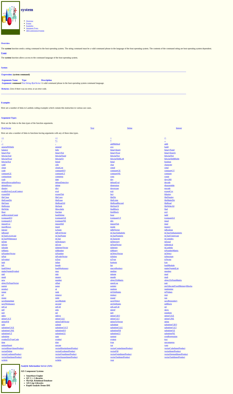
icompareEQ (6, 218)
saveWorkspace (8, 304)
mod (166, 274)
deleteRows (6, 185)
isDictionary (60, 242)
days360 (168, 179)
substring (5, 336)
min (57, 274)
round (112, 298)
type (112, 342)
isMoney (114, 250)
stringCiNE (169, 319)
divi (57, 188)
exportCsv (168, 191)
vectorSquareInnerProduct (66, 357)
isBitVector (115, 230)
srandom (168, 313)
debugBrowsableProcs (11, 182)
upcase (58, 345)
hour (112, 215)
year (112, 360)
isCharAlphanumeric (173, 233)
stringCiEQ (115, 316)
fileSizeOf (114, 206)
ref (2, 295)
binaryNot (59, 153)
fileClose (5, 197)
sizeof (112, 310)
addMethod (115, 144)
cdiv (57, 165)
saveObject (115, 301)
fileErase (59, 200)
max (57, 271)
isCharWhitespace (9, 239)
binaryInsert (115, 150)
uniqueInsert (6, 345)
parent (4, 286)
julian (57, 262)
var (111, 345)
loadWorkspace (61, 268)
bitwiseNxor (6, 159)
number (58, 280)
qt (56, 289)
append (58, 147)
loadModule (169, 265)
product (4, 289)
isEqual (167, 242)
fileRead (168, 203)
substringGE (169, 330)
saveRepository (170, 301)
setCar (4, 307)
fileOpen (5, 203)
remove (58, 295)
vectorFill (114, 351)
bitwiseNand (60, 156)
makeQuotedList (171, 268)
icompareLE (169, 218)
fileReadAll (60, 203)
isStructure (168, 256)
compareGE (115, 170)
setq (57, 310)
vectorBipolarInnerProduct (66, 348)
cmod (112, 168)
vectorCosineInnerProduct (121, 348)
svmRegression (170, 336)
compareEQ (60, 170)
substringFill (115, 330)
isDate (4, 242)
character (168, 165)
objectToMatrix (116, 280)
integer (4, 230)
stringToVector (116, 322)
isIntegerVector (61, 247)
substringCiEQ (170, 324)
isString (113, 256)
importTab (114, 224)
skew (166, 310)
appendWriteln (7, 147)
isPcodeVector (61, 256)
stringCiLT (115, 319)
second (58, 304)
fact (111, 194)
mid (3, 274)
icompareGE (60, 218)
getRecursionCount (9, 215)
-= (2, 144)
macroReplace (116, 268)
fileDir (113, 197)
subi (3, 324)
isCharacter (115, 239)
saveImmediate (7, 301)
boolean (167, 162)
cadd (3, 165)
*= (56, 141)
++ (2, 138)
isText (57, 259)
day (111, 179)
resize (3, 298)
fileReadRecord (117, 203)
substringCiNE (7, 330)
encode (167, 188)
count (166, 176)
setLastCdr (114, 307)
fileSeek (58, 206)
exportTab (59, 194)
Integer (179, 128)
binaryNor (5, 153)
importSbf (59, 224)
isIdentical (168, 245)
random (113, 289)
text (165, 339)
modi (3, 277)
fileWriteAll (169, 206)
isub (3, 262)
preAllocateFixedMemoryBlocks (178, 286)
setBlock (168, 304)
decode (167, 182)
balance (4, 150)
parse (57, 286)
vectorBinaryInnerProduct (12, 348)
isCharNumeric (116, 236)
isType (113, 259)
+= (56, 138)
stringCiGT (6, 319)
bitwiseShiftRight (171, 159)
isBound (5, 233)
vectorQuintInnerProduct (120, 354)
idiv (112, 221)
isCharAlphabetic (117, 233)
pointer (113, 286)
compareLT (60, 173)
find (166, 209)
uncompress (169, 342)
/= (165, 138)
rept (166, 295)
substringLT (115, 333)
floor (3, 212)
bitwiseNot (169, 156)
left (2, 265)
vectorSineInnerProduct (11, 357)
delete (57, 185)
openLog (114, 283)
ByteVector (6, 128)
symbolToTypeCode (10, 339)
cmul (166, 168)
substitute (114, 324)
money (58, 277)
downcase (114, 188)
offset (57, 283)
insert (57, 227)
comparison (6, 176)
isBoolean (168, 230)
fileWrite (5, 209)
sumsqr (113, 336)
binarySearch (170, 153)
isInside (4, 247)
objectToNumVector (10, 283)
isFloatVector (115, 245)
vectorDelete (6, 351)
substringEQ (60, 330)
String (129, 128)
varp (166, 345)
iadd (166, 215)
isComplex (169, 239)
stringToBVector (62, 322)
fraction (58, 212)
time (3, 342)
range (3, 292)
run (165, 298)
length (58, 265)
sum (57, 336)
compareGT (169, 170)
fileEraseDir (6, 200)
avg (111, 147)
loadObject (6, 268)
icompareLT (6, 221)
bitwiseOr (59, 159)
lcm (165, 262)
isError (4, 245)
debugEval (114, 182)
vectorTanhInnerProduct (174, 357)
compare (168, 173)
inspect (167, 227)
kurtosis (113, 262)
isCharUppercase (171, 236)
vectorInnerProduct (172, 351)
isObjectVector (116, 253)
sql (56, 313)
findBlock (114, 209)
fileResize (5, 206)
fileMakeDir (169, 200)
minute (113, 274)
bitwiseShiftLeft (117, 159)
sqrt (111, 313)
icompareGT (115, 218)
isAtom (58, 230)
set (165, 307)
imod (166, 221)
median (113, 271)
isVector (167, 259)
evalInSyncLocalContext (12, 191)
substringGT (6, 333)
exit (111, 191)
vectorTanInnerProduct (120, 357)
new (3, 280)
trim (57, 342)
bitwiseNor (115, 156)
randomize (168, 289)
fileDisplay (169, 197)
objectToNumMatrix (173, 280)
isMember (59, 250)
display (4, 188)
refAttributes (115, 292)
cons (112, 176)
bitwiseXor (6, 162)
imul (166, 224)
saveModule (60, 301)
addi (166, 144)
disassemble (169, 185)
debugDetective (62, 182)
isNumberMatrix (171, 250)
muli (166, 277)
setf (2, 310)
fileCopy (59, 197)
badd (166, 147)
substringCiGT (61, 327)
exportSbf (5, 194)
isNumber (59, 253)
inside (112, 227)
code (3, 170)
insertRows (6, 227)
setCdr (58, 307)
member (167, 271)
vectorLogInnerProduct (11, 354)
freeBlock (114, 212)
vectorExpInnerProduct (65, 351)
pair (166, 283)
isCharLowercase (8, 236)
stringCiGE (169, 316)
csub (3, 179)
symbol (58, 339)
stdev (3, 316)
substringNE (169, 333)
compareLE (6, 173)
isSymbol (5, 259)
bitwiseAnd (6, 156)
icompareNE (60, 221)
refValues (168, 292)
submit (58, 324)
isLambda (168, 247)
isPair (3, 256)
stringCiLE (60, 319)
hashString (59, 215)
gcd (165, 212)
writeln (58, 360)
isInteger (114, 247)
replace (113, 295)
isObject (167, 253)
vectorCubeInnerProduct (174, 348)
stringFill (5, 322)
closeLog (59, 168)
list (111, 265)
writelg (4, 360)
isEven (58, 245)
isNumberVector (8, 253)
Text (92, 128)
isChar (58, 239)
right (57, 298)
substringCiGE (7, 327)
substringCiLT (170, 327)
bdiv (57, 150)
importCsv (5, 224)
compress (59, 176)
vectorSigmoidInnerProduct (176, 354)
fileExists (114, 200)
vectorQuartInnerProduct (65, 354)
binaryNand (169, 150)
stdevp (58, 316)
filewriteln (59, 209)
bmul (112, 162)
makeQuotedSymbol (10, 271)
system (113, 339)
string (166, 322)
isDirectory (115, 242)
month (113, 277)
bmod (57, 162)
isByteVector (60, 233)
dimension (114, 185)
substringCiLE (116, 327)
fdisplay (167, 194)
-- (165, 141)
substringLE (60, 333)
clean (3, 168)
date (57, 179)
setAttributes (115, 304)
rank (57, 292)
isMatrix (4, 250)
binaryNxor (115, 153)
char (112, 165)
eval (57, 191)
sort (3, 313)
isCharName (60, 236)
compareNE (115, 173)
